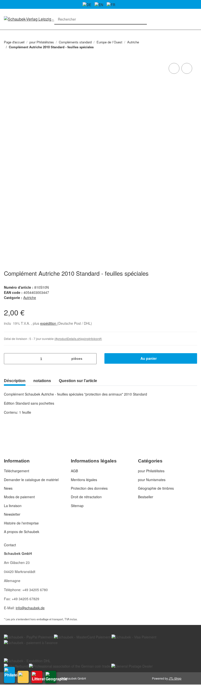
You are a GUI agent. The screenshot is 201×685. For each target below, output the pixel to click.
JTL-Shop (175, 678)
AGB (74, 470)
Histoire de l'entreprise (21, 523)
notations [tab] (42, 381)
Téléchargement (16, 470)
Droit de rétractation (86, 496)
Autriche (29, 297)
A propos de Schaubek (21, 531)
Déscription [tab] (14, 381)
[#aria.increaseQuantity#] (91, 358)
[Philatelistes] (9, 675)
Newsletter (12, 514)
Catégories (6, 33)
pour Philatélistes (151, 470)
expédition (48, 323)
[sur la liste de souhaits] (186, 68)
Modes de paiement (19, 496)
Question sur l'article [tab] (78, 381)
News (8, 488)
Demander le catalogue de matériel (31, 479)
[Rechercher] (142, 19)
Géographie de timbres (156, 488)
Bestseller (145, 496)
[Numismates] (23, 677)
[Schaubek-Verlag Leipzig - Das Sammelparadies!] (46, 19)
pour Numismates (151, 479)
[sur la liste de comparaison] (174, 68)
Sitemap (77, 505)
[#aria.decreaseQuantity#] (9, 358)
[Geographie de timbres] (50, 677)
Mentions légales (84, 479)
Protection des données (89, 488)
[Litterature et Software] (36, 677)
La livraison (13, 505)
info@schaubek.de (30, 607)
